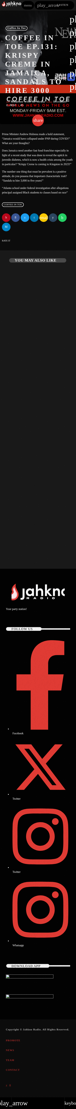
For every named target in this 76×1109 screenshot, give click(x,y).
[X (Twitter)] (6, 1085)
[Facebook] (10, 1085)
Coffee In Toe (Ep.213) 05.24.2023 (31, 348)
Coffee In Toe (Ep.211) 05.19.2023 (31, 543)
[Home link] (11, 5)
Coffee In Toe (16, 28)
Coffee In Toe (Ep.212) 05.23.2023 (31, 446)
